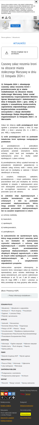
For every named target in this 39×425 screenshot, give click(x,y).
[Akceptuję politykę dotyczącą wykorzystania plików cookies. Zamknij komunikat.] (36, 1)
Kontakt (4, 379)
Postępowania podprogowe (11, 376)
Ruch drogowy (16, 311)
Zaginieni (5, 313)
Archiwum (25, 376)
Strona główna (6, 37)
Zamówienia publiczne (8, 369)
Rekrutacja (18, 366)
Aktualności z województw (19, 308)
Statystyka (5, 340)
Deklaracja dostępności (26, 406)
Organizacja (24, 326)
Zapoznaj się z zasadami (7, 418)
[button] (35, 18)
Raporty (27, 346)
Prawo (3, 352)
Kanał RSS (2, 393)
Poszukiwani (27, 311)
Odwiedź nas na (6, 393)
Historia (16, 328)
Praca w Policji (6, 359)
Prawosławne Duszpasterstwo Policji (14, 336)
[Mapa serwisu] (6, 17)
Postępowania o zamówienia (11, 373)
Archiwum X (6, 311)
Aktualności (16, 37)
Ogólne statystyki (16, 343)
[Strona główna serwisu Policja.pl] (3, 17)
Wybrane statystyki (30, 343)
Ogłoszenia (26, 363)
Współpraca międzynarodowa (24, 331)
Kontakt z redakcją (6, 406)
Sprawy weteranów (28, 383)
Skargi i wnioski (15, 383)
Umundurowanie (7, 331)
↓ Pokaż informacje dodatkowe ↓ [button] (19, 295)
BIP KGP (28, 394)
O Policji (4, 319)
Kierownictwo (14, 323)
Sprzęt (23, 328)
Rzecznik (5, 383)
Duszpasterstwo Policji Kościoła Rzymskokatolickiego (19, 334)
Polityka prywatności (6, 421)
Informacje (5, 343)
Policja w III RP (7, 328)
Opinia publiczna (7, 349)
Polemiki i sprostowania (9, 316)
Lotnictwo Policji (15, 313)
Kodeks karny (6, 346)
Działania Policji (6, 304)
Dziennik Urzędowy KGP (10, 356)
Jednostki (5, 323)
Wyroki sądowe (25, 356)
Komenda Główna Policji (10, 326)
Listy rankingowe (7, 366)
